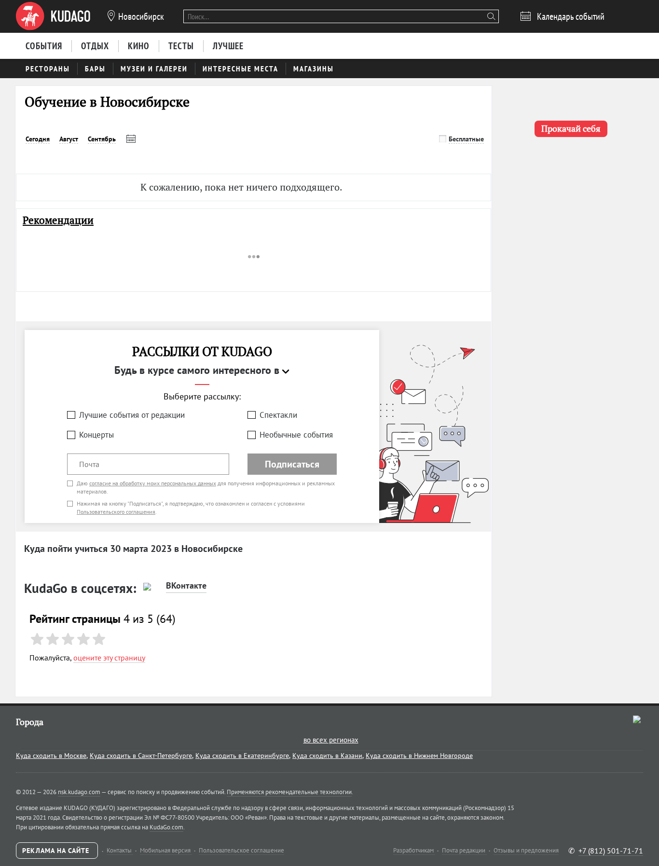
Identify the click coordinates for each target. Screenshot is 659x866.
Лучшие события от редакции (132, 415)
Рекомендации (58, 220)
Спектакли (278, 415)
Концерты (96, 434)
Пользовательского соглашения (116, 511)
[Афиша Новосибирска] (53, 16)
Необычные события (296, 434)
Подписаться (292, 464)
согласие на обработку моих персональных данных (152, 483)
